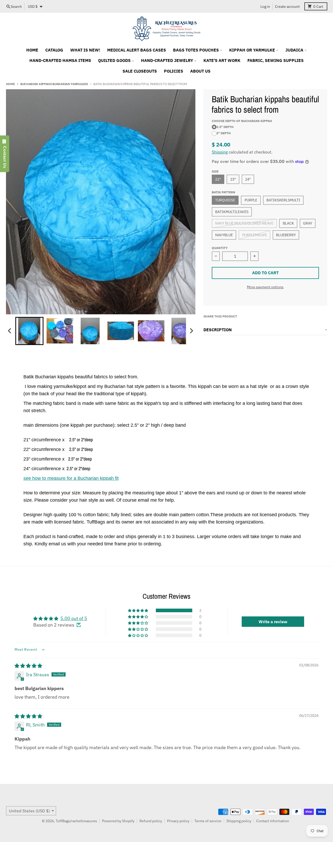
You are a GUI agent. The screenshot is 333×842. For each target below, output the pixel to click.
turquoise (225, 200)
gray (307, 223)
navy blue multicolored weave (244, 223)
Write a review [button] (273, 621)
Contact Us (5, 156)
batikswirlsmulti (283, 200)
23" (233, 179)
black (288, 223)
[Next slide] (191, 331)
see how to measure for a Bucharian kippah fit (71, 478)
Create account (287, 6)
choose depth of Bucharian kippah (242, 121)
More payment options (265, 287)
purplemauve (254, 235)
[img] (28, 666)
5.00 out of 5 (73, 618)
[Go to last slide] (10, 331)
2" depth (223, 133)
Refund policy (150, 821)
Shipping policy (238, 821)
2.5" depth (225, 127)
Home (10, 84)
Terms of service (207, 821)
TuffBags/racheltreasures (76, 821)
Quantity (220, 248)
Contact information (272, 821)
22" (218, 179)
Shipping (220, 152)
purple (251, 200)
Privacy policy (178, 821)
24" (248, 179)
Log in (265, 6)
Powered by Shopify (118, 821)
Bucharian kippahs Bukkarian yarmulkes (54, 84)
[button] (29, 331)
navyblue (224, 235)
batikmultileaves (231, 211)
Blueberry (286, 235)
